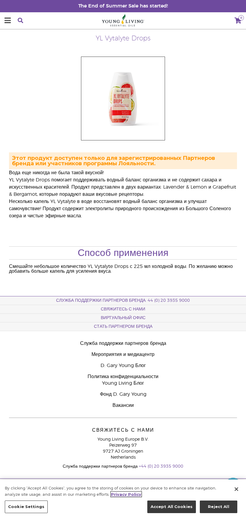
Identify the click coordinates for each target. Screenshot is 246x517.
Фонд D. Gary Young (123, 394)
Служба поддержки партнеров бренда (123, 343)
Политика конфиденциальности (123, 376)
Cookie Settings (26, 506)
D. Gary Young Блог (123, 365)
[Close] (236, 489)
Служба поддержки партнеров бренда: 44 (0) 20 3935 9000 (123, 300)
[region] (123, 498)
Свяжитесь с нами (123, 309)
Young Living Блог (123, 383)
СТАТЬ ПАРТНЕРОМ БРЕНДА (123, 327)
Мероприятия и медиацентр (123, 354)
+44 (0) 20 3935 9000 (161, 466)
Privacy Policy (126, 494)
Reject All (218, 506)
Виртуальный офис (123, 318)
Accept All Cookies (172, 506)
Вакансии (123, 405)
